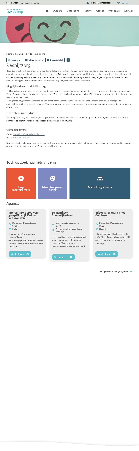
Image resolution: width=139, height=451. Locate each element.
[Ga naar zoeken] (131, 2)
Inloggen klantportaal (100, 2)
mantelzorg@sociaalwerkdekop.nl (29, 134)
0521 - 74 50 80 (31, 2)
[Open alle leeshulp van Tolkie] (68, 60)
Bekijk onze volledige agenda (114, 271)
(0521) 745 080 (22, 137)
